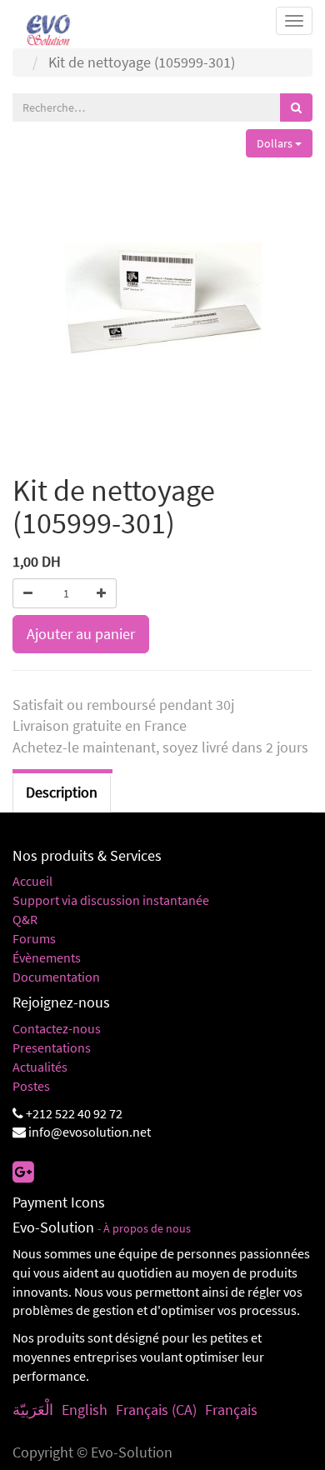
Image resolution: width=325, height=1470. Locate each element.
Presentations (51, 1047)
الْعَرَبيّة (32, 1409)
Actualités (40, 1066)
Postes (31, 1086)
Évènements (46, 957)
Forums (34, 938)
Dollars (276, 143)
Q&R (25, 919)
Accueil (32, 880)
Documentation (56, 976)
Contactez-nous (56, 1028)
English (85, 1409)
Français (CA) (156, 1409)
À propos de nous (147, 1229)
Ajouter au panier (81, 633)
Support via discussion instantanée (110, 900)
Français (231, 1409)
